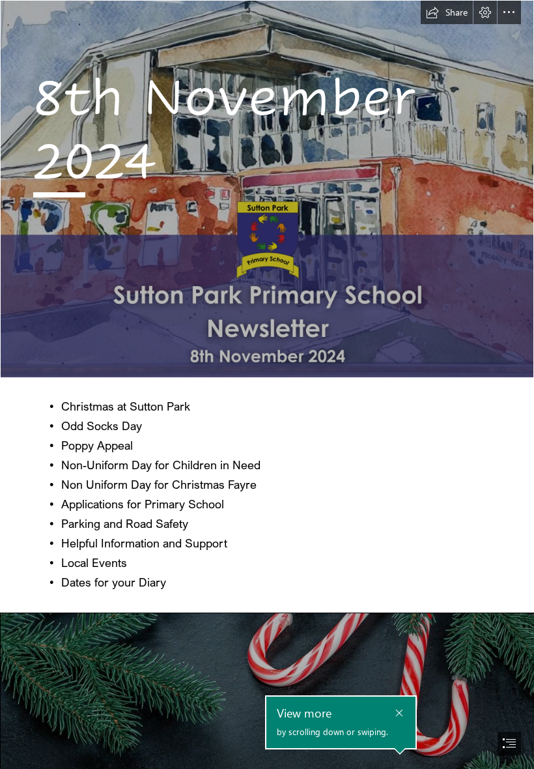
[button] (447, 12)
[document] (267, 384)
